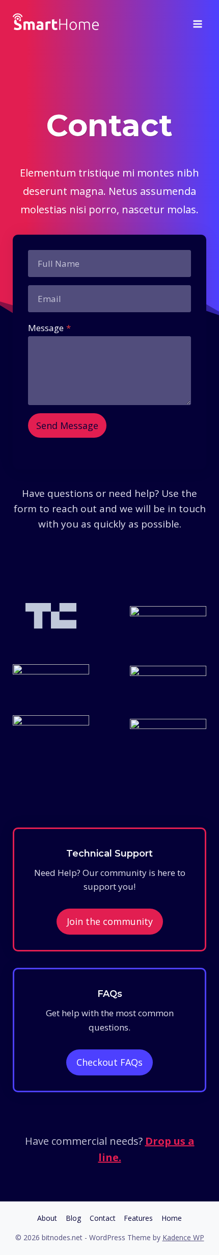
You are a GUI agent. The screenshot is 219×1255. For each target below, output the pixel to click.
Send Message (67, 425)
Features (138, 1218)
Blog (73, 1218)
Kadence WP (183, 1237)
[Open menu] (197, 20)
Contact (103, 1218)
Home (171, 1218)
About (47, 1218)
